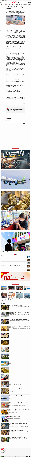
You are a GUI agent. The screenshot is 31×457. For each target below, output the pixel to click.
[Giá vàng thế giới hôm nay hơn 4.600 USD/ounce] (5, 342)
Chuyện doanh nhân (25, 4)
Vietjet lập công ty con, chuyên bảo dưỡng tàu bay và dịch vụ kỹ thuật (19, 403)
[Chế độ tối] (27, 2)
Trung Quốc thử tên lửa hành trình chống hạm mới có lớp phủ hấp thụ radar (19, 299)
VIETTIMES (15, 2)
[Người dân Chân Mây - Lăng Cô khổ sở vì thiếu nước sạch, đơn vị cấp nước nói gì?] (19, 288)
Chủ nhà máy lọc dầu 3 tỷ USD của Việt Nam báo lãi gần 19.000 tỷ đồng (19, 355)
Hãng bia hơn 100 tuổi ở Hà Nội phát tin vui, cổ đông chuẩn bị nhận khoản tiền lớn (19, 327)
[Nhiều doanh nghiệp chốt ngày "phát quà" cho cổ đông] (5, 349)
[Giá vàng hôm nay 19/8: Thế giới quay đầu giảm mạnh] (5, 439)
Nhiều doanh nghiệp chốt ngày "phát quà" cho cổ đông (17, 347)
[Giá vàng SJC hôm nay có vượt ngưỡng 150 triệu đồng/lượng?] (28, 270)
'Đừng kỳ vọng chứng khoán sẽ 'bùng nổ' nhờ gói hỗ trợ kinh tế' (13, 110)
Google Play (29, 456)
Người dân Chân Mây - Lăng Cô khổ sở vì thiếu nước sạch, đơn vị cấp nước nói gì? (19, 292)
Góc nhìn (5, 4)
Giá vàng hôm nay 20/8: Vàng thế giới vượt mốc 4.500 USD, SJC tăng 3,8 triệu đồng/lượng (19, 410)
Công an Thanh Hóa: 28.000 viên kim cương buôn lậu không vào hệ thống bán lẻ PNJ (19, 382)
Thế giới (21, 4)
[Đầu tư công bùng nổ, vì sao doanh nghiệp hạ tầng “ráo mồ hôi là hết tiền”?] (15, 159)
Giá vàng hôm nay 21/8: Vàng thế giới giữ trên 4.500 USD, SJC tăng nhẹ (9, 210)
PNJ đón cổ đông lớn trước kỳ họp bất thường (16, 430)
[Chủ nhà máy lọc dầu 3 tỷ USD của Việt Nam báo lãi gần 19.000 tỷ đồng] (5, 356)
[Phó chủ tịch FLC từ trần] (28, 257)
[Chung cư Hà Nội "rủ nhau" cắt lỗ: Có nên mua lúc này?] (27, 295)
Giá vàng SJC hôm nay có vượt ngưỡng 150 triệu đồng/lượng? (18, 319)
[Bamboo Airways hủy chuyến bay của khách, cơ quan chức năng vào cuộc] (15, 179)
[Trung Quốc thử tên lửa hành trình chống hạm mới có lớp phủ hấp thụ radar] (19, 295)
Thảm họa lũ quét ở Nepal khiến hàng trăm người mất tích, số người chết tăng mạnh (11, 292)
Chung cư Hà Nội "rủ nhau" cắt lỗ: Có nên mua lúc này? (27, 299)
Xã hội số (2, 4)
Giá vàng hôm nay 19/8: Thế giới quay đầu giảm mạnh (17, 437)
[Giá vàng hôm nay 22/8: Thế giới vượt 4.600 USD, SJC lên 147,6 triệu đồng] (5, 370)
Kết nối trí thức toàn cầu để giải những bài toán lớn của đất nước (11, 299)
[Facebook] (0, 27)
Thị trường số (15, 4)
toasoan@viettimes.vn (27, 450)
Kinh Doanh (3, 303)
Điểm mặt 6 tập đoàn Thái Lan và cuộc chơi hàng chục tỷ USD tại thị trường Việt (4, 292)
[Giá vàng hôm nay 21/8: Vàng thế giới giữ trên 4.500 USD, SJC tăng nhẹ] (15, 200)
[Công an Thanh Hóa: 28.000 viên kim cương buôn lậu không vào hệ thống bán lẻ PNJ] (5, 384)
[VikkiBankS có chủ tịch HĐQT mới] (15, 241)
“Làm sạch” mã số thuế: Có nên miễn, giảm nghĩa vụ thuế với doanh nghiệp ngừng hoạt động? (19, 375)
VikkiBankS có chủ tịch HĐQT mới (5, 251)
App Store (27, 456)
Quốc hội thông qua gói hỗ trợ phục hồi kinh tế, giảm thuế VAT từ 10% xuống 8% (15, 109)
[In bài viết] (0, 28)
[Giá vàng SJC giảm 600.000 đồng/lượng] (28, 260)
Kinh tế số (7, 4)
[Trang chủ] (0, 4)
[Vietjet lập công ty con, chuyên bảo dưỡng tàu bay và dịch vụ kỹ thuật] (5, 405)
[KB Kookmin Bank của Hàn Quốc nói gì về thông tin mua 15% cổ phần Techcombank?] (28, 263)
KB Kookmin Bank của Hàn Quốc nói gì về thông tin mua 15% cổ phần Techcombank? (10, 262)
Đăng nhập (30, 2)
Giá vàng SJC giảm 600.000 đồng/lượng (15, 305)
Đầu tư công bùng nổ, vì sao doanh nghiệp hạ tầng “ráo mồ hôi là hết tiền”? (9, 169)
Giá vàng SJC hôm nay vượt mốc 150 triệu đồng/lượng (17, 333)
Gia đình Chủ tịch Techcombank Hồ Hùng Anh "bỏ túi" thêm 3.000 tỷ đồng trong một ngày (11, 265)
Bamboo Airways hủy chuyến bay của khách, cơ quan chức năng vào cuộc (19, 396)
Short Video (18, 4)
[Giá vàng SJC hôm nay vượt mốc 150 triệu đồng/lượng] (5, 335)
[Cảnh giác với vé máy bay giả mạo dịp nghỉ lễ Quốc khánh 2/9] (5, 363)
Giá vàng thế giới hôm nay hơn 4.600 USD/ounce (16, 340)
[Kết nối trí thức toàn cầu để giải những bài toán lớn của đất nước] (11, 295)
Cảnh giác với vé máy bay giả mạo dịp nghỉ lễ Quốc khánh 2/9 (18, 360)
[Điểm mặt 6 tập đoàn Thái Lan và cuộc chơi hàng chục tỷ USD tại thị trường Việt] (4, 288)
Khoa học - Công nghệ (11, 4)
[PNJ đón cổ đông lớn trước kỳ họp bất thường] (5, 432)
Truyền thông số (29, 4)
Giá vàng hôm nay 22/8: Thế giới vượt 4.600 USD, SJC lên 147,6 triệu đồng (19, 368)
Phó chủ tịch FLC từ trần (4, 255)
